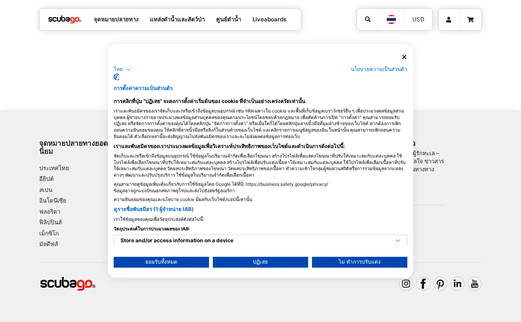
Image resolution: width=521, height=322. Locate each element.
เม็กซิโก (49, 233)
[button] (122, 69)
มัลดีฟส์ (48, 244)
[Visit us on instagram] (406, 284)
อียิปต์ (46, 178)
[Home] (64, 19)
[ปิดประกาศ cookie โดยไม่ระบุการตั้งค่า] (404, 57)
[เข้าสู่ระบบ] (449, 20)
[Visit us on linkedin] (457, 284)
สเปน (45, 189)
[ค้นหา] (367, 19)
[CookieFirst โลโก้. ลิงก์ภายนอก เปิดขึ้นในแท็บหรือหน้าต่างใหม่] (116, 77)
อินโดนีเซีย (52, 200)
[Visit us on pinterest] (440, 284)
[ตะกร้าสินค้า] (470, 20)
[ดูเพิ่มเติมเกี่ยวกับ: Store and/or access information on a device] (398, 241)
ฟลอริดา (49, 211)
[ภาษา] (391, 19)
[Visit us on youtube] (475, 284)
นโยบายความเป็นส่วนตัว (379, 69)
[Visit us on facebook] (423, 284)
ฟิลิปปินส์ (50, 222)
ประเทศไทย (54, 168)
